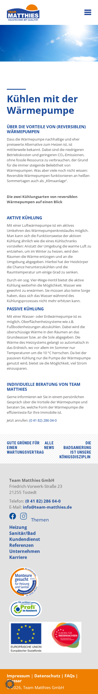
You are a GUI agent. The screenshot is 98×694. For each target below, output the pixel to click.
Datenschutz (46, 675)
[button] (10, 684)
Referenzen (21, 545)
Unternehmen (24, 551)
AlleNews (49, 445)
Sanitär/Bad (22, 533)
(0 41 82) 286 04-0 (43, 420)
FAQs (70, 675)
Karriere (18, 557)
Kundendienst (24, 539)
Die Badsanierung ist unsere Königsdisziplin (75, 450)
